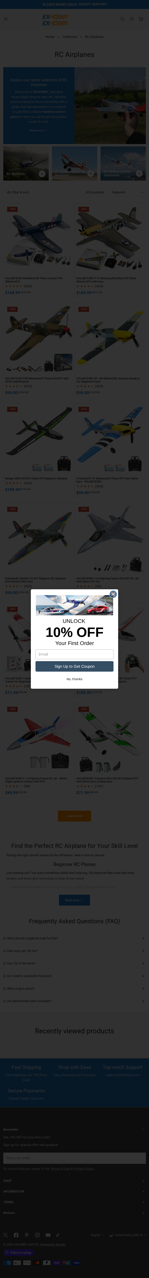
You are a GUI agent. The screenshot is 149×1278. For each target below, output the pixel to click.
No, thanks (74, 679)
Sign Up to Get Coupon (75, 666)
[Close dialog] (113, 594)
